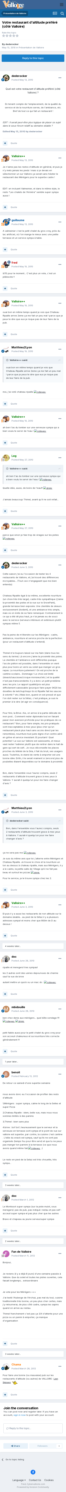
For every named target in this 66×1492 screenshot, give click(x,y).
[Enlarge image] (40, 391)
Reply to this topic (33, 58)
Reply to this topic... (20, 1428)
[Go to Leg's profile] (6, 457)
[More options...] (60, 78)
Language (18, 1480)
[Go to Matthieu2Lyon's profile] (6, 349)
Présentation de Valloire (31, 47)
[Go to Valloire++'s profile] (6, 158)
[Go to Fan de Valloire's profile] (6, 1253)
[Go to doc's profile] (6, 958)
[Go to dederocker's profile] (6, 78)
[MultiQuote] (5, 143)
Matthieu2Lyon (22, 347)
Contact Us (35, 1480)
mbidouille (18, 1007)
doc (14, 956)
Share (16, 1446)
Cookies (49, 1480)
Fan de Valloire (21, 1251)
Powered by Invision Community (33, 1487)
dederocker (12, 44)
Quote (14, 143)
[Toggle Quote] (7, 360)
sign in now (20, 1415)
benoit (16, 1072)
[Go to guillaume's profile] (6, 222)
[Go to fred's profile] (6, 264)
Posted (22, 79)
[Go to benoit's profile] (6, 1074)
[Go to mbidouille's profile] (6, 1009)
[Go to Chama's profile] (6, 1366)
